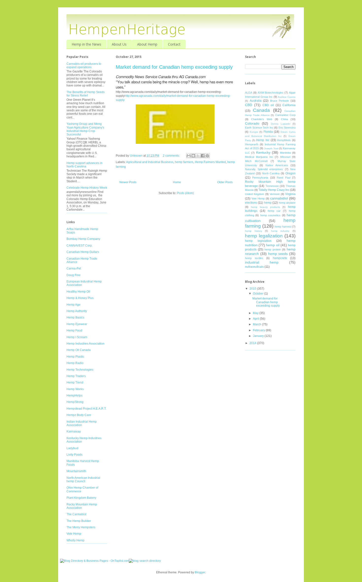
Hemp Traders (76, 376)
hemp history (253, 231)
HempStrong (74, 402)
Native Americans (276, 165)
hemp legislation (258, 241)
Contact (174, 44)
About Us (119, 44)
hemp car (274, 210)
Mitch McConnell (256, 161)
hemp (268, 202)
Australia (256, 100)
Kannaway (73, 431)
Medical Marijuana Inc (259, 156)
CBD (248, 105)
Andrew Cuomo (287, 97)
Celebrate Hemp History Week (86, 187)
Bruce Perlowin (279, 100)
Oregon (290, 173)
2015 (253, 288)
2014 (253, 343)
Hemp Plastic (75, 356)
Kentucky (263, 152)
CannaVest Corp (285, 115)
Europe (254, 132)
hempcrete (280, 258)
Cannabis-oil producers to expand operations (83, 65)
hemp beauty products (265, 207)
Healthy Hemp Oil (78, 291)
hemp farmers (184, 162)
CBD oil (268, 105)
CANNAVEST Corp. (79, 245)
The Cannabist (76, 514)
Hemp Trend (74, 382)
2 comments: (172, 155)
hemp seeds (278, 254)
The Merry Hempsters (80, 527)
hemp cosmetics (270, 215)
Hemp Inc (262, 140)
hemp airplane (287, 202)
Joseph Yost (271, 148)
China (284, 119)
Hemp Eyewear (76, 324)
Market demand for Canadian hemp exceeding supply (174, 67)
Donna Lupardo (280, 123)
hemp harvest (283, 226)
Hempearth (251, 144)
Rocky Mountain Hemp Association (81, 506)
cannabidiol (279, 198)
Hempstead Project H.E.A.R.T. (86, 408)
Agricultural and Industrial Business (149, 162)
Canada (261, 110)
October (258, 293)
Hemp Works (75, 389)
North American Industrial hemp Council (83, 479)
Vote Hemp (73, 533)
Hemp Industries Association (85, 343)
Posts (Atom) (185, 193)
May (256, 313)
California (289, 105)
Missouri (285, 156)
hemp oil (272, 245)
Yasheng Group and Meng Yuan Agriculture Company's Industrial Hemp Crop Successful (85, 129)
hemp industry (280, 231)
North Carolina (271, 173)
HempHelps (74, 395)
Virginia (290, 194)
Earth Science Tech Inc (259, 127)
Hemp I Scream (76, 337)
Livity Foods (74, 454)
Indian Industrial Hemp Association (81, 423)
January (258, 336)
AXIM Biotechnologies (271, 92)
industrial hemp (262, 262)
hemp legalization (264, 235)
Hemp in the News (86, 44)
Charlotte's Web (261, 119)
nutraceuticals (254, 266)
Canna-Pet (73, 268)
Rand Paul (283, 177)
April (256, 318)
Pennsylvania (260, 177)
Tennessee (272, 185)
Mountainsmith (76, 471)
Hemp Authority (76, 311)
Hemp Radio (74, 363)
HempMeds (284, 140)
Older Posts (225, 182)
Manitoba (285, 152)
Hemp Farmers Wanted (210, 162)
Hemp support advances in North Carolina (84, 164)
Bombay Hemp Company (83, 239)
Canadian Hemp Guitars (82, 252)
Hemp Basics (75, 317)
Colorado (252, 123)
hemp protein (272, 249)
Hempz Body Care (78, 415)
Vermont (275, 194)
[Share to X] (198, 155)
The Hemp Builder (78, 521)
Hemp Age (73, 304)
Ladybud (72, 448)
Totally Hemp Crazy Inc (274, 190)
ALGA (248, 92)
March (257, 324)
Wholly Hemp (75, 540)
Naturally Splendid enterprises (264, 169)
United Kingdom (254, 194)
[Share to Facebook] (202, 155)
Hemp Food (74, 330)
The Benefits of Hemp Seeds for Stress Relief (85, 93)
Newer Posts (127, 182)
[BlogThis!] (193, 155)
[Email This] (188, 155)
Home (177, 182)
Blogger (200, 572)
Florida (268, 131)
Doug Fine (73, 275)
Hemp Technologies (79, 369)
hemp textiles (254, 258)
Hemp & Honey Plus (80, 298)
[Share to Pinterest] (207, 155)
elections (251, 202)
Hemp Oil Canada (78, 350)
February (259, 330)
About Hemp (147, 44)
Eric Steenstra (287, 127)
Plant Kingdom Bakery (81, 497)
